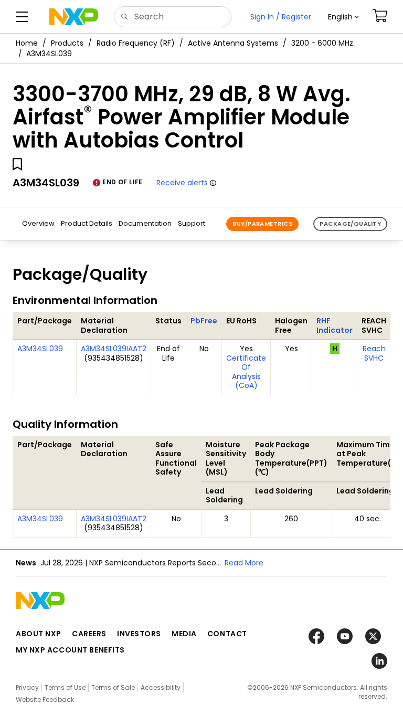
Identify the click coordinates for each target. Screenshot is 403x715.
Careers (89, 633)
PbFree (203, 321)
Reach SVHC (374, 353)
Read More (244, 563)
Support (191, 223)
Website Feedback (45, 699)
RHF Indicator (334, 325)
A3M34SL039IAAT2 (113, 348)
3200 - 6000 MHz (322, 43)
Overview (38, 223)
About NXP (38, 633)
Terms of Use (65, 687)
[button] (343, 17)
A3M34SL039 (40, 348)
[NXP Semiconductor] (73, 17)
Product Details (86, 223)
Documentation (145, 223)
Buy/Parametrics (262, 223)
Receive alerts (182, 182)
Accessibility (161, 687)
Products (67, 43)
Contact (227, 633)
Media (184, 633)
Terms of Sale (113, 687)
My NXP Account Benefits (70, 650)
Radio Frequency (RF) (136, 43)
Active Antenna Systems (233, 43)
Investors (139, 633)
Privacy (27, 687)
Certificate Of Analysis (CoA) (246, 372)
